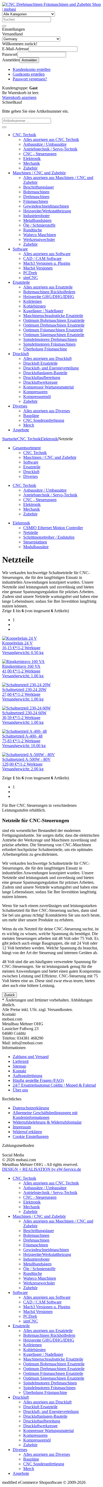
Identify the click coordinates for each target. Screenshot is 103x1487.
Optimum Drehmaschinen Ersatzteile (54, 325)
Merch (28, 425)
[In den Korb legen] (4, 127)
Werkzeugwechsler (39, 239)
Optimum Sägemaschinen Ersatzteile (53, 334)
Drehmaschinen (36, 196)
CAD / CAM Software (42, 258)
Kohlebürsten (34, 306)
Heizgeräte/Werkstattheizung (47, 211)
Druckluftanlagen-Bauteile (45, 372)
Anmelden (29, 60)
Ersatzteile (21, 282)
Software (20, 249)
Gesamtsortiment (27, 448)
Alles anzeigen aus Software (47, 253)
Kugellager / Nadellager (43, 311)
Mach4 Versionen (38, 268)
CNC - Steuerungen (40, 154)
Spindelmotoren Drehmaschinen (50, 339)
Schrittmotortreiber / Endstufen (48, 537)
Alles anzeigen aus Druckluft (47, 358)
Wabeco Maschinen (39, 234)
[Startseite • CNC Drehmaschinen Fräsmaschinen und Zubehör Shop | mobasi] (51, 9)
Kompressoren (35, 392)
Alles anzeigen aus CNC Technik (51, 139)
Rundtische (32, 230)
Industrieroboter (36, 215)
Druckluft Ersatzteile (40, 363)
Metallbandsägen (37, 220)
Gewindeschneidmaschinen (46, 206)
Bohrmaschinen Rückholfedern (49, 292)
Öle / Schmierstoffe (39, 225)
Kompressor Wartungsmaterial (48, 387)
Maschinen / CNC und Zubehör (39, 173)
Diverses (20, 406)
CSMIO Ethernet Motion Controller (53, 527)
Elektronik (32, 158)
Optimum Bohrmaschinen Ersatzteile (54, 320)
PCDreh (30, 273)
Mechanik (31, 163)
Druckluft (21, 353)
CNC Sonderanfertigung (43, 420)
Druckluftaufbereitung (41, 377)
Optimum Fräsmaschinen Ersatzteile (53, 330)
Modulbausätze (36, 547)
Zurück (9, 995)
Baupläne (31, 415)
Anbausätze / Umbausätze (45, 144)
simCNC (30, 277)
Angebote (21, 430)
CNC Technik (24, 134)
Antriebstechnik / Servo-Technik (50, 149)
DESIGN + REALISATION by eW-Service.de (41, 1169)
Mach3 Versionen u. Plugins (46, 263)
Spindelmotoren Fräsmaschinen (49, 344)
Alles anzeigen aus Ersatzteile (48, 287)
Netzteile (30, 532)
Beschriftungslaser (38, 187)
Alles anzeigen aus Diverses (46, 411)
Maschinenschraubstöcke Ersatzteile (53, 315)
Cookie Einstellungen (31, 1136)
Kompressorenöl (37, 396)
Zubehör (30, 168)
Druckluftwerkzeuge (40, 382)
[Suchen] (4, 26)
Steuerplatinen (35, 542)
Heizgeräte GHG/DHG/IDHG (48, 296)
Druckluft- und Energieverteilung (51, 368)
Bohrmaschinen (36, 192)
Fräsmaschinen (35, 201)
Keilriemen (32, 301)
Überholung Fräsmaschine (45, 349)
